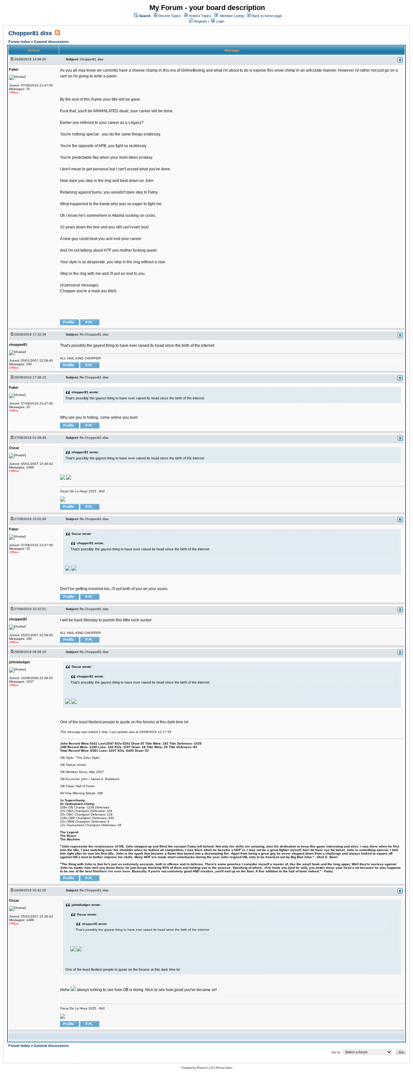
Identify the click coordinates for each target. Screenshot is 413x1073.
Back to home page (267, 16)
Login (219, 21)
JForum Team (224, 1067)
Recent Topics (169, 16)
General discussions (51, 42)
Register (200, 21)
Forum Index (19, 42)
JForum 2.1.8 (204, 1067)
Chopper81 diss (31, 33)
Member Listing (232, 16)
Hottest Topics (200, 16)
